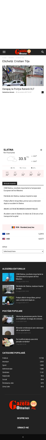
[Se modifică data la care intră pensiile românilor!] (8, 342)
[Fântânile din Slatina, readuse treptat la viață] (8, 289)
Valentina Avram (8, 92)
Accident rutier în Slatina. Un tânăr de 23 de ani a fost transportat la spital (23, 215)
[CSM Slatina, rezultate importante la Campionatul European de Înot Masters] (8, 277)
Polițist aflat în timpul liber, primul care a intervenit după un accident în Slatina (22, 202)
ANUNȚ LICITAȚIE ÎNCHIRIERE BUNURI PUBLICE (21, 209)
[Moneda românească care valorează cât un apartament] (8, 331)
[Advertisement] (23, 24)
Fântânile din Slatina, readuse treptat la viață (20, 196)
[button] (4, 52)
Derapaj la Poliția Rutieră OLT (18, 89)
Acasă (4, 58)
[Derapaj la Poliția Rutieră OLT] (23, 75)
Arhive (4, 247)
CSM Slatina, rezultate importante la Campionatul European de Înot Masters (22, 189)
